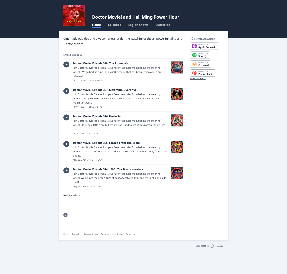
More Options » (198, 78)
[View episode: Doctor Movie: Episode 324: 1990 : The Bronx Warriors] (177, 173)
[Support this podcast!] (65, 215)
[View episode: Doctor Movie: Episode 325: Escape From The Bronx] (177, 147)
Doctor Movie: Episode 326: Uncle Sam (98, 116)
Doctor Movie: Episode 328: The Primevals (100, 63)
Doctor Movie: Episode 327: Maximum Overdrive (105, 90)
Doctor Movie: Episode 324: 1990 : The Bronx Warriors (108, 169)
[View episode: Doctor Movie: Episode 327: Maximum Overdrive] (177, 94)
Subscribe (163, 24)
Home (96, 24)
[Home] (74, 15)
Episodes (114, 24)
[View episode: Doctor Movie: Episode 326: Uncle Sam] (177, 120)
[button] (66, 64)
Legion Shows (138, 24)
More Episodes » (71, 195)
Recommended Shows (112, 234)
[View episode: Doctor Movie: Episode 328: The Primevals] (177, 67)
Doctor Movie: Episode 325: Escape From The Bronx (106, 143)
